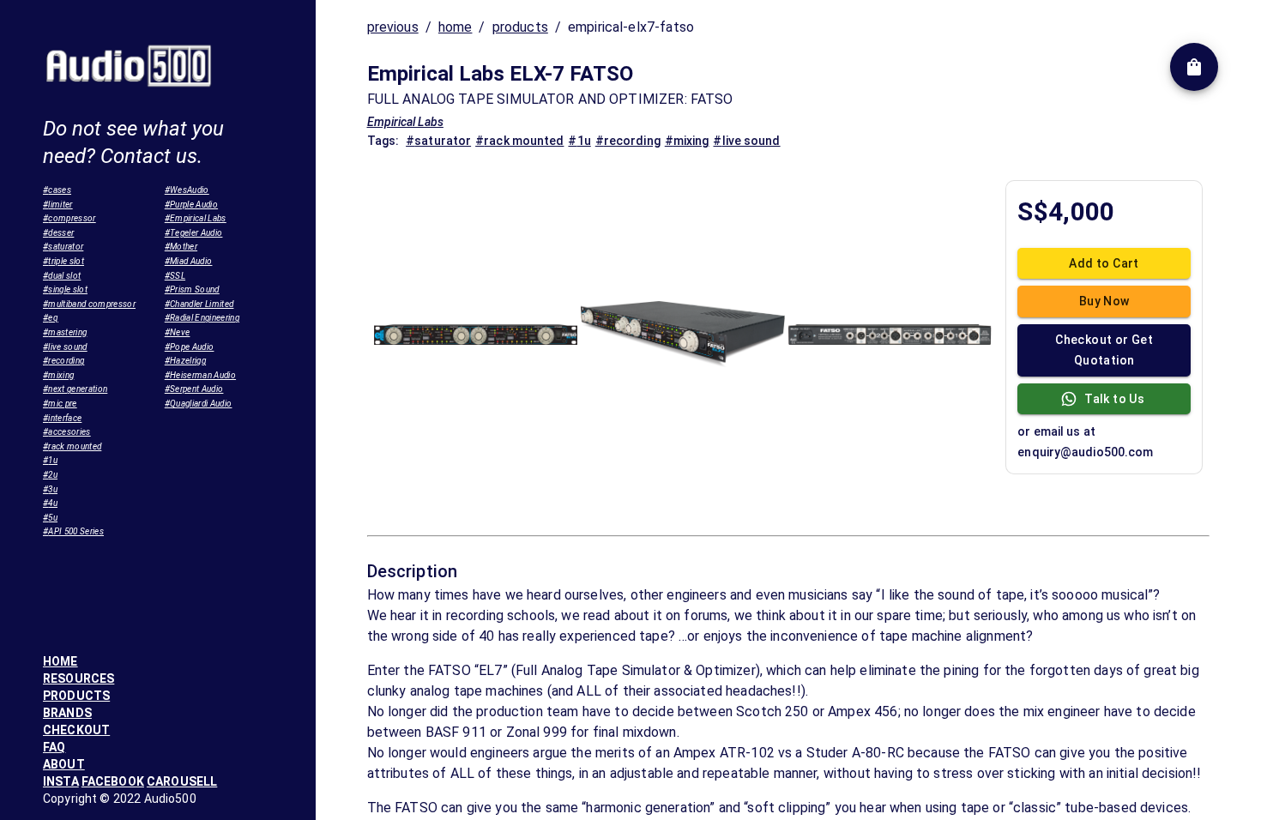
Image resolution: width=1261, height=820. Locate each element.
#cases (57, 190)
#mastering (65, 332)
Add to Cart (1103, 263)
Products (76, 695)
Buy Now (1104, 301)
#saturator (63, 246)
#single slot (65, 289)
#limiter (58, 204)
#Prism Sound (192, 289)
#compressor (69, 218)
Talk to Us (1114, 399)
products (520, 27)
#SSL (175, 275)
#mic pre (60, 403)
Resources (78, 678)
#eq (50, 318)
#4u (50, 503)
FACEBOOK (112, 781)
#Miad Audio (189, 261)
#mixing (58, 375)
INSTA (61, 781)
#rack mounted (72, 446)
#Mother (181, 246)
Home (60, 661)
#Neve (177, 332)
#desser (58, 233)
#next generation (75, 389)
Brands (67, 713)
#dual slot (62, 275)
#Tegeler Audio (194, 233)
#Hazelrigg (185, 360)
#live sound (65, 347)
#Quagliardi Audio (198, 403)
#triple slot (63, 261)
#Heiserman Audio (200, 375)
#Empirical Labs (195, 218)
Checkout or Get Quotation (1104, 350)
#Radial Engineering (202, 318)
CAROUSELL (182, 781)
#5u (50, 517)
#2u (50, 474)
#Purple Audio (191, 204)
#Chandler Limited (199, 304)
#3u (50, 489)
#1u (50, 460)
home (455, 27)
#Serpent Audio (194, 389)
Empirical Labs (405, 122)
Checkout (76, 730)
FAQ (54, 747)
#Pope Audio (189, 347)
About (64, 764)
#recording (63, 360)
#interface (62, 418)
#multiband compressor (89, 304)
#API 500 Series (73, 531)
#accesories (67, 432)
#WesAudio (187, 190)
